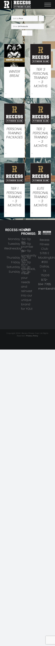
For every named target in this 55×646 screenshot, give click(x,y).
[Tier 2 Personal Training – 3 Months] (40, 106)
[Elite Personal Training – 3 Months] (40, 165)
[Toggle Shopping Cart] (39, 4)
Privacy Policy (32, 335)
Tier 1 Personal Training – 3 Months (14, 197)
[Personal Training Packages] (14, 106)
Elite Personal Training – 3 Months (40, 197)
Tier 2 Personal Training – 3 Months (40, 137)
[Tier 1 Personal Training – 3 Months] (14, 165)
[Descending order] (41, 18)
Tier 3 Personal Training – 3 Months (40, 78)
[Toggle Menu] (47, 4)
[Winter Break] (14, 46)
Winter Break (14, 73)
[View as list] (29, 33)
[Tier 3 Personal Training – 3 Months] (40, 46)
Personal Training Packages (14, 133)
